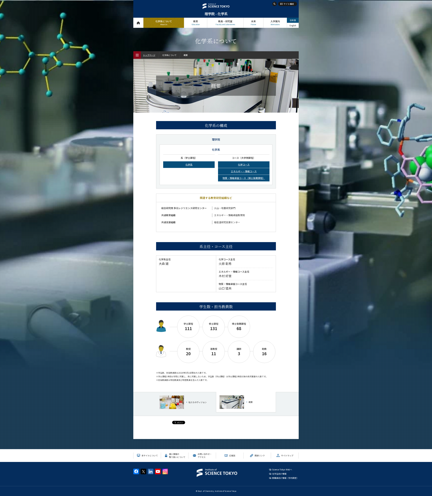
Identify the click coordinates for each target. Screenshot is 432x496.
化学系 (189, 164)
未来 (253, 23)
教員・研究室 (225, 23)
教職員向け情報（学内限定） (285, 477)
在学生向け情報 (279, 473)
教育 (196, 23)
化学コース (244, 164)
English (293, 25)
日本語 (293, 20)
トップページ (138, 23)
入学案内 (275, 23)
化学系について (163, 23)
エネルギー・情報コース (244, 171)
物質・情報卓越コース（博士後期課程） (244, 178)
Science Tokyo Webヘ (282, 469)
